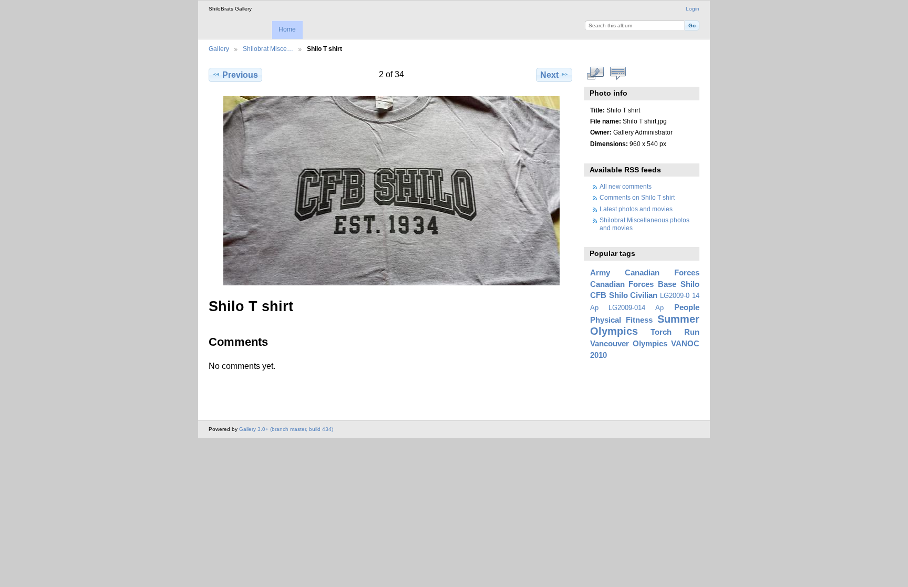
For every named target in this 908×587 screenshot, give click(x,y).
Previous (240, 74)
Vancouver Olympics (628, 343)
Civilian (643, 295)
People (686, 307)
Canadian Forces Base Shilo (644, 284)
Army (600, 272)
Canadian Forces (662, 272)
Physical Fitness (621, 319)
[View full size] (391, 190)
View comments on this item (618, 73)
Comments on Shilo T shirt (637, 197)
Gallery (219, 48)
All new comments (626, 186)
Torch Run (675, 331)
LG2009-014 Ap (636, 308)
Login (692, 9)
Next (549, 74)
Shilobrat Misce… (268, 48)
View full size (595, 73)
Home (287, 29)
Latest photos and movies (636, 208)
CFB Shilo (609, 295)
